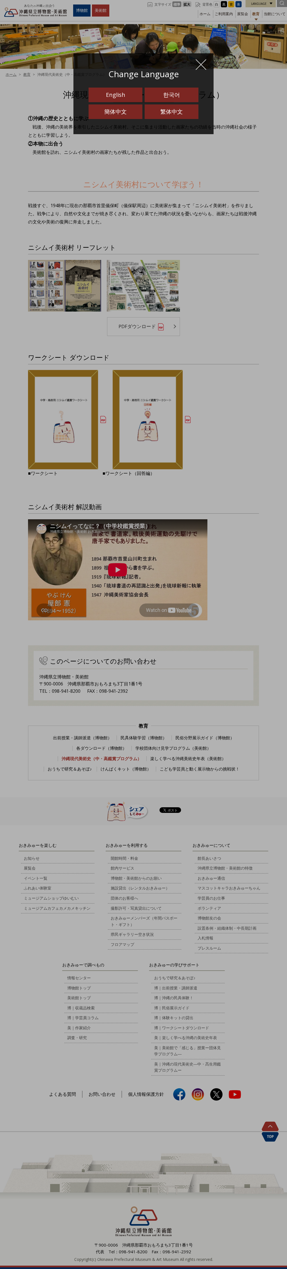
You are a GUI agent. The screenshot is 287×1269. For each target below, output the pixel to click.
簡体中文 (115, 111)
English (115, 95)
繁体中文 (171, 111)
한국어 (171, 95)
